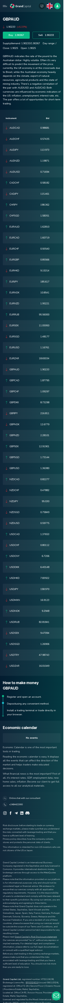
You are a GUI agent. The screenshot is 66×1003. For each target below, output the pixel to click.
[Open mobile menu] (5, 6)
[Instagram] (5, 813)
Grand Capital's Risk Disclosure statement (36, 936)
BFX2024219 (32, 982)
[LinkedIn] (22, 813)
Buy (16, 35)
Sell (46, 35)
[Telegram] (16, 813)
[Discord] (27, 813)
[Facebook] (10, 813)
